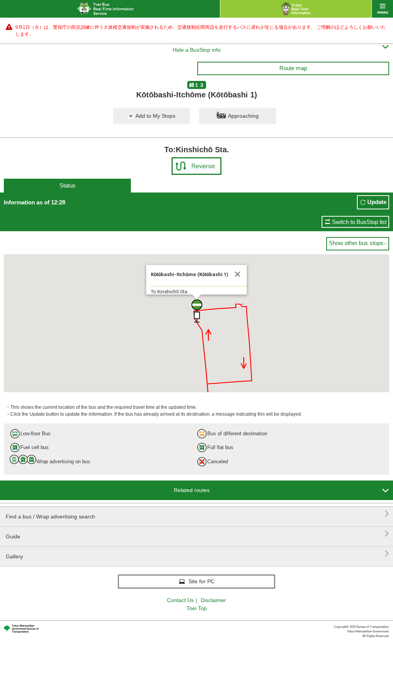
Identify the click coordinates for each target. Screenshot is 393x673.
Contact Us (180, 600)
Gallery (197, 553)
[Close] (237, 274)
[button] (196, 311)
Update (376, 202)
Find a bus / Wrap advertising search (197, 513)
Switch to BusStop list (359, 222)
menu (382, 9)
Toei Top (197, 608)
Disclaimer (213, 600)
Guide (197, 533)
